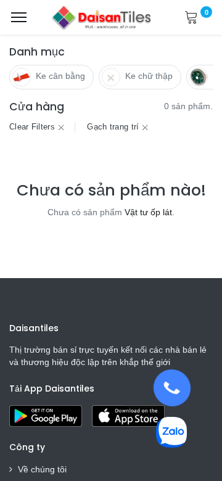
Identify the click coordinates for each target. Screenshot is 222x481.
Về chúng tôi (42, 469)
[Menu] (19, 17)
